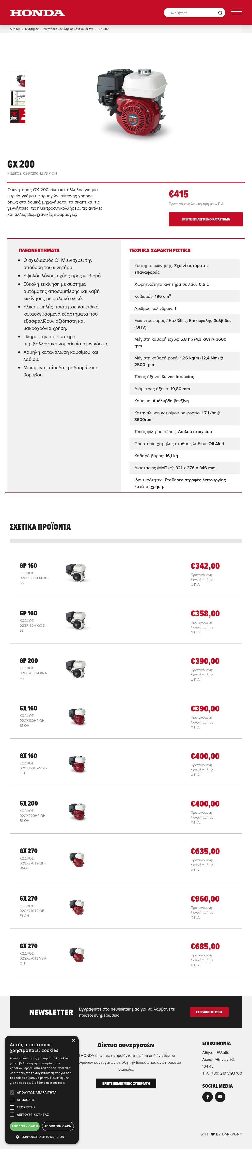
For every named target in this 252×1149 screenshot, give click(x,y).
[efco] (37, 12)
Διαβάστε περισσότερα (48, 1083)
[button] (42, 1136)
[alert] (42, 1090)
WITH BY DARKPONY (221, 1134)
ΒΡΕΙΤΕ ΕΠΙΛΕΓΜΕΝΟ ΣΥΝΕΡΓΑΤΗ (126, 1083)
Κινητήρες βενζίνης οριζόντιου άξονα (69, 29)
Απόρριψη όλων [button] (58, 1126)
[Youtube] (220, 1097)
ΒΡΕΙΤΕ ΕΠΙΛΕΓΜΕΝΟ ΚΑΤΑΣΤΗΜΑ (206, 219)
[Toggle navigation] (236, 12)
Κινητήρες (32, 29)
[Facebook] (207, 1097)
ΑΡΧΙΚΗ (15, 29)
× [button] (73, 1041)
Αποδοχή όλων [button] (25, 1126)
